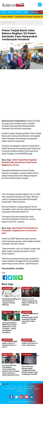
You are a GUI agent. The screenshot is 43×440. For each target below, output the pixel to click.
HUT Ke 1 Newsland (9, 389)
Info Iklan (32, 386)
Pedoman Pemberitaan (24, 389)
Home (3, 12)
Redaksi (36, 389)
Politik (26, 12)
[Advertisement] (21, 97)
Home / (4, 22)
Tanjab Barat (11, 22)
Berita (10, 12)
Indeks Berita (21, 391)
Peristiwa (35, 12)
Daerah (18, 12)
